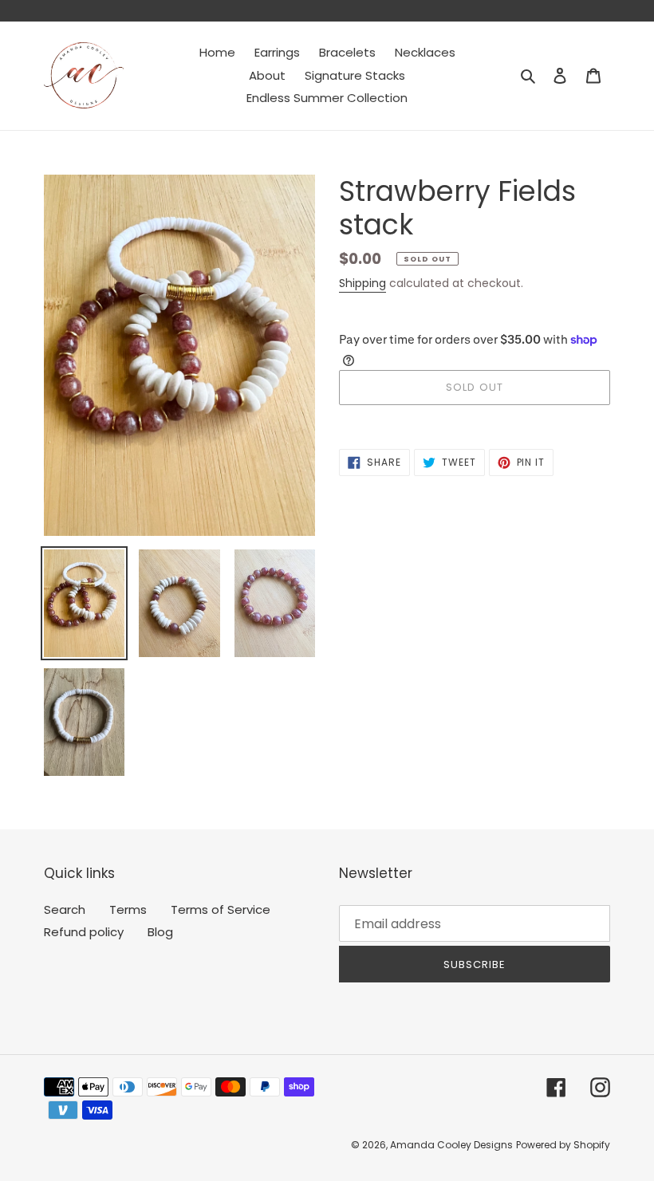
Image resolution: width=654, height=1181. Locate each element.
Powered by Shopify (563, 1144)
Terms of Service (220, 909)
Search (64, 909)
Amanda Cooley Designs (451, 1144)
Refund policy (84, 931)
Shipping (362, 283)
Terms (128, 909)
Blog (160, 931)
